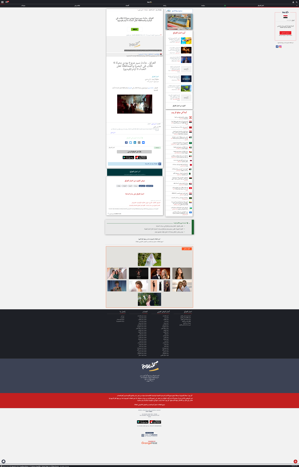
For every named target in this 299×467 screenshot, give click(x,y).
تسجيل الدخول (285, 33)
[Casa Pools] (179, 22)
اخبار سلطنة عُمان (165, 328)
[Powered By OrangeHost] (149, 445)
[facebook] (126, 143)
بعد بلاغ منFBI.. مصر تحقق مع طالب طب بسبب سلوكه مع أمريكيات (180, 188)
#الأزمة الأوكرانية (141, 202)
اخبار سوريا (166, 323)
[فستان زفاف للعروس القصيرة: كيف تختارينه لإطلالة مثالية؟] (149, 260)
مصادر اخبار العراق (142, 330)
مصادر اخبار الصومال (141, 353)
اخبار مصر (166, 318)
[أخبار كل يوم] (149, 2)
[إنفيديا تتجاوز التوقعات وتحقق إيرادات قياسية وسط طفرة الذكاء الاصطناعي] (186, 91)
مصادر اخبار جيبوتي (142, 352)
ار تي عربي (140, 10)
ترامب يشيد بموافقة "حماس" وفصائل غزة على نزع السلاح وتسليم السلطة (180, 137)
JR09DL (157, 148)
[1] (6, 1)
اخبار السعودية (165, 327)
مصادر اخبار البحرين (142, 336)
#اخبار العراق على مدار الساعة (153, 205)
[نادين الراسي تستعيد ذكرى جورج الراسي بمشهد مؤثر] (182, 286)
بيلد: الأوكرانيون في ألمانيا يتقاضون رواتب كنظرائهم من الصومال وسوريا (134, 174)
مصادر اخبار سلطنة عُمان (141, 328)
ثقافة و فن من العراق (186, 321)
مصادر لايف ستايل (142, 355)
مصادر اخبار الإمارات (142, 316)
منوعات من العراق (187, 323)
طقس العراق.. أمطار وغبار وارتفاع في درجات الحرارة (169, 226)
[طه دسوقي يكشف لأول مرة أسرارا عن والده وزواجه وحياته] (160, 273)
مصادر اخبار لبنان (142, 321)
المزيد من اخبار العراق (179, 105)
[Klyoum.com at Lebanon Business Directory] (149, 437)
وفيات (118, 186)
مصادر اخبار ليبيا (142, 341)
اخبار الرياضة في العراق (186, 320)
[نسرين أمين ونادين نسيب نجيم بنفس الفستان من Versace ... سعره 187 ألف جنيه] (160, 286)
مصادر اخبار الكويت (142, 332)
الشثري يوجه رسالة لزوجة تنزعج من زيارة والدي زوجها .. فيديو (180, 143)
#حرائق (158, 202)
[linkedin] (134, 143)
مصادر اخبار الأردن (142, 337)
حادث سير (151, 88)
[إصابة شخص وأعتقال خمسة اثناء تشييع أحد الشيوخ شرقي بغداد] (186, 72)
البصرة (130, 88)
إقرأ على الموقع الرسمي (134, 151)
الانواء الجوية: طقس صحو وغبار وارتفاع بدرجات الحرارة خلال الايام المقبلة (163, 229)
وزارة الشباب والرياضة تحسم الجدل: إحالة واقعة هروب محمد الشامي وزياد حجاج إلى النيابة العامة (180, 132)
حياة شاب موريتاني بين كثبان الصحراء (179, 198)
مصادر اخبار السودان (142, 343)
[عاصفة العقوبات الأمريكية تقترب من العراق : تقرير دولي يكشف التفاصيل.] (186, 101)
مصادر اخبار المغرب (142, 320)
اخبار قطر (166, 334)
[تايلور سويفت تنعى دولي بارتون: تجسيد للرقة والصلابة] (139, 286)
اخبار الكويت (166, 332)
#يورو (147, 202)
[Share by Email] (143, 143)
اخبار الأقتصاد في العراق (185, 318)
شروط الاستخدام (120, 320)
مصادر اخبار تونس (142, 345)
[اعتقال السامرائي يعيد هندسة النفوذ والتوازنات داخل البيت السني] (186, 63)
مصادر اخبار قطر (142, 334)
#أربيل (150, 202)
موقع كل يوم (159, 10)
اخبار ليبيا (166, 341)
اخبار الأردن (166, 337)
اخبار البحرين (166, 336)
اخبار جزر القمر (165, 350)
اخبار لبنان (166, 321)
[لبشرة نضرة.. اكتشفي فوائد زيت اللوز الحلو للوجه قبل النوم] (182, 273)
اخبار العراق (151, 54)
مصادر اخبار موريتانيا (141, 348)
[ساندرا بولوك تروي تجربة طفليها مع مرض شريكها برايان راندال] (149, 299)
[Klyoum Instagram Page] (280, 47)
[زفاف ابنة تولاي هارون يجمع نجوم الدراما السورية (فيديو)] (117, 273)
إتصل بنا (122, 318)
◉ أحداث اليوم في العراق (135, 138)
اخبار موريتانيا (165, 348)
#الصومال (134, 202)
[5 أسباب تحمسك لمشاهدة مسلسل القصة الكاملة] (139, 273)
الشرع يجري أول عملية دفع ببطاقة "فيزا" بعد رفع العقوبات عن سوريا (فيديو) (179, 122)
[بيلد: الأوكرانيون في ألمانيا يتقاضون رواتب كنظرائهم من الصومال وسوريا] (186, 44)
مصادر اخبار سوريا (142, 323)
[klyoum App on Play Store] (143, 423)
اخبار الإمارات (166, 316)
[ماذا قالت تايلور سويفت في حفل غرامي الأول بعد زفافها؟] (117, 286)
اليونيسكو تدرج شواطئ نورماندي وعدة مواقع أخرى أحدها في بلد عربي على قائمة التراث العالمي (179, 203)
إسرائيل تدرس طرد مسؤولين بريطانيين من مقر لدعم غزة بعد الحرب (179, 156)
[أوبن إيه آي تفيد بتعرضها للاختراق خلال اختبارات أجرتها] (186, 82)
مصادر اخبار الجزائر (142, 339)
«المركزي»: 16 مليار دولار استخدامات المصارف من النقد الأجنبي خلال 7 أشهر (180, 178)
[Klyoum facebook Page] (277, 47)
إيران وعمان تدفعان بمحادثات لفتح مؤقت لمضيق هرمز (169, 232)
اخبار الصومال (166, 353)
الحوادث (124, 186)
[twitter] (130, 143)
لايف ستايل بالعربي (164, 355)
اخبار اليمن (166, 346)
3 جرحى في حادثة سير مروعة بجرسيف (179, 127)
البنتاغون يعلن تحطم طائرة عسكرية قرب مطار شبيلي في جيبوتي (179, 208)
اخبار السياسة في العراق (186, 316)
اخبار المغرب (166, 320)
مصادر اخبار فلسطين (142, 325)
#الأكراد (154, 202)
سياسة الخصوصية (120, 321)
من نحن (122, 316)
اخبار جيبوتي (166, 352)
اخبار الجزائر (166, 339)
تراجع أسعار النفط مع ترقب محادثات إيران (180, 165)
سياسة (146, 10)
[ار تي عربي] (134, 29)
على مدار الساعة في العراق (185, 325)
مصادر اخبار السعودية (141, 327)
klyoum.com (294, 466)
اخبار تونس (166, 345)
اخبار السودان (166, 343)
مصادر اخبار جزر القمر (141, 350)
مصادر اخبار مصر (142, 318)
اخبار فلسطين (166, 325)
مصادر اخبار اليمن (142, 346)
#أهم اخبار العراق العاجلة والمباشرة (137, 205)
